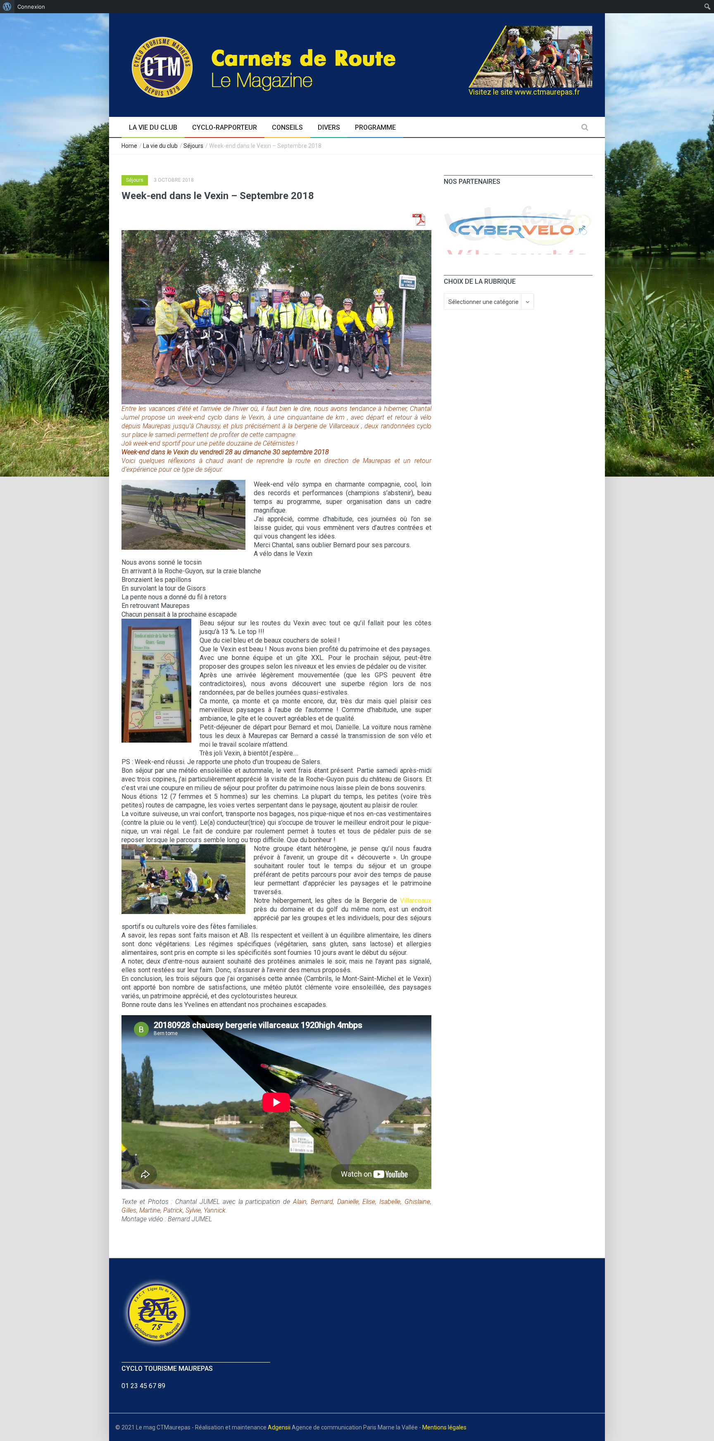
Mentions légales (444, 1427)
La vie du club (160, 145)
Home (129, 145)
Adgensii (279, 1427)
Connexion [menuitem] (31, 6)
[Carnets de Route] (280, 64)
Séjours (193, 145)
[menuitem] (7, 6)
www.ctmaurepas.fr (547, 92)
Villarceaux (415, 900)
